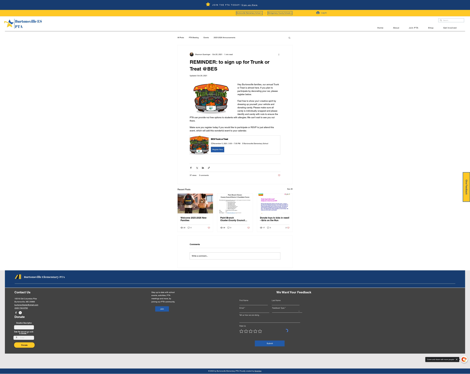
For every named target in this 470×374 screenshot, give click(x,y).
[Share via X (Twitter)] (197, 168)
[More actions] (278, 54)
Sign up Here (250, 5)
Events (206, 37)
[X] (20, 312)
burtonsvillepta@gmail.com (26, 305)
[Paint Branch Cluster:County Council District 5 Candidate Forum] (235, 203)
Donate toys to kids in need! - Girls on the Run (274, 219)
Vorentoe (257, 371)
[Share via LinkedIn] (203, 168)
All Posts (180, 37)
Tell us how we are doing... (249, 315)
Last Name (276, 300)
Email (241, 308)
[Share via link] (209, 168)
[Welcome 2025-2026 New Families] (195, 203)
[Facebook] (16, 312)
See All (290, 189)
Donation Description (24, 323)
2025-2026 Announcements (224, 37)
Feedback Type (278, 308)
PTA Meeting (194, 37)
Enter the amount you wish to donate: (23, 332)
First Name (243, 300)
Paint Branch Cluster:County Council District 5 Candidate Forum (234, 219)
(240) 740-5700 (21, 308)
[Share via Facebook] (191, 168)
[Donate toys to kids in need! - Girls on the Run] (274, 203)
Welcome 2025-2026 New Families (193, 219)
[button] (249, 13)
